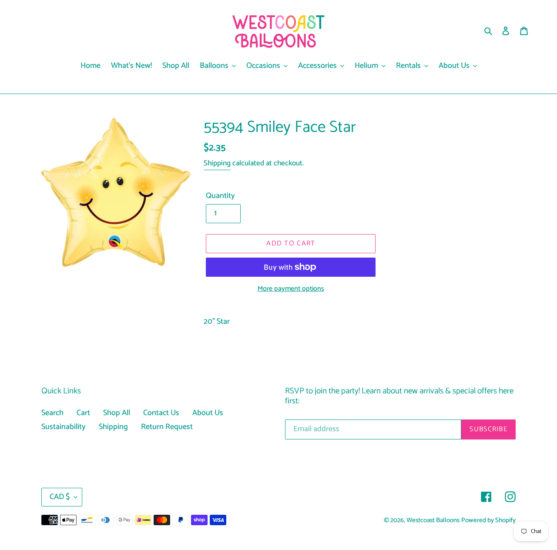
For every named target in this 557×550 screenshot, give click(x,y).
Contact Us (161, 412)
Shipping (217, 163)
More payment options (291, 289)
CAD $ (60, 496)
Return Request (167, 426)
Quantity (220, 196)
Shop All (116, 412)
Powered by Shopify (488, 520)
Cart (83, 412)
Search (52, 412)
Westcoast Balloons (433, 520)
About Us (207, 412)
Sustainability (63, 426)
